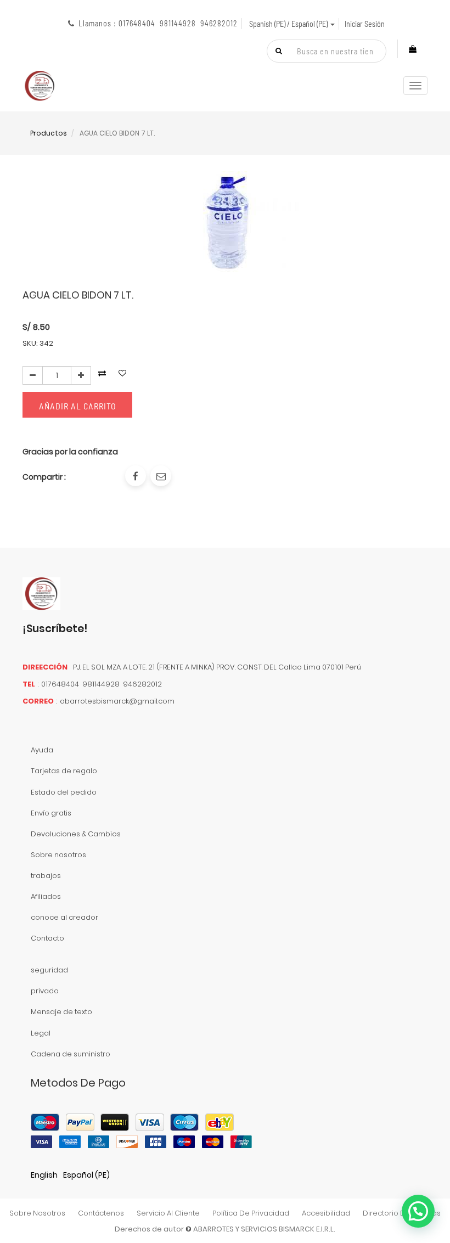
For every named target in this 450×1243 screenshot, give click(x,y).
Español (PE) (86, 1174)
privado (45, 991)
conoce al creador (64, 917)
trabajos (46, 875)
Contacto (47, 938)
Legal (40, 1033)
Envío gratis (51, 813)
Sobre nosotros (58, 855)
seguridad (49, 970)
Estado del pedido (64, 792)
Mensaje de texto (61, 1011)
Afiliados (46, 896)
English (44, 1174)
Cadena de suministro (70, 1054)
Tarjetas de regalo (64, 771)
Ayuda (42, 750)
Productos (48, 133)
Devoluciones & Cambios (76, 834)
